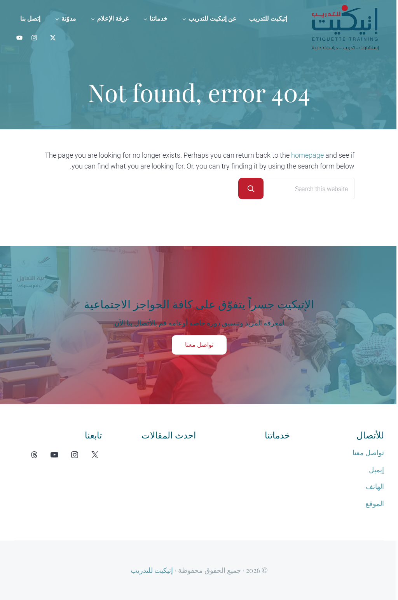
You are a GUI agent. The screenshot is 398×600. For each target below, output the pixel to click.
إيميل (376, 470)
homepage (307, 155)
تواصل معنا (199, 344)
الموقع (374, 504)
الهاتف (375, 486)
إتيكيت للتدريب (152, 569)
